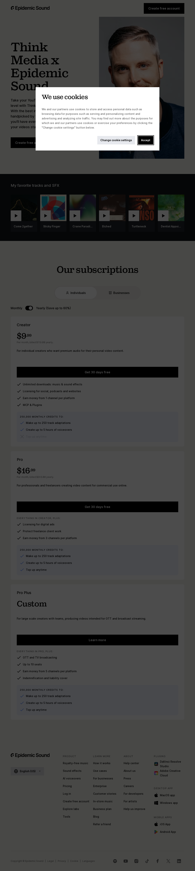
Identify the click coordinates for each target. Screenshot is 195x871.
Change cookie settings (116, 140)
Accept (145, 140)
